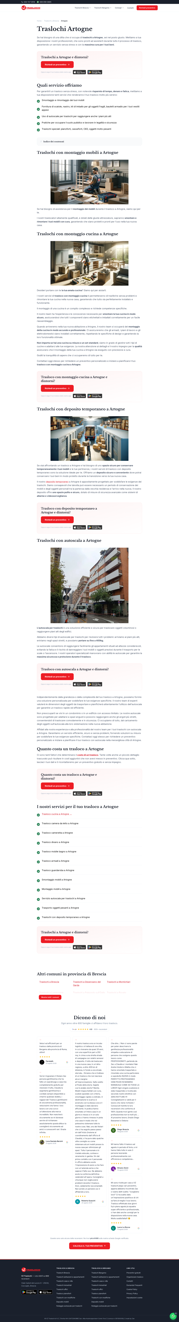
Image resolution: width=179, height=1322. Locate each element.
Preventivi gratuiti (134, 1273)
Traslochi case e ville (64, 1281)
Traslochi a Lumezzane (51, 992)
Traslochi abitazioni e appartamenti (70, 1277)
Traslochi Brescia (82, 8)
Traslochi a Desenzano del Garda (87, 984)
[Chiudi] (175, 1313)
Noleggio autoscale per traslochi (69, 1306)
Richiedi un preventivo (55, 64)
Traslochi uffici (62, 1289)
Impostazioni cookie (134, 1298)
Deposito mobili (62, 1302)
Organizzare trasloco (135, 1277)
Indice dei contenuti (53, 141)
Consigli (118, 8)
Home (39, 21)
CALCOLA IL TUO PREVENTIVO (88, 1246)
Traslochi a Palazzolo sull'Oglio (89, 992)
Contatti (130, 8)
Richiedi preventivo (147, 8)
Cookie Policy (132, 1289)
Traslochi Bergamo (101, 8)
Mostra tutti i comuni (50, 997)
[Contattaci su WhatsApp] (173, 1316)
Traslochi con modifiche (65, 1298)
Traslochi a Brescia (51, 21)
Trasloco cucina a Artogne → (57, 814)
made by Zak (130, 1318)
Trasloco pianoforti (63, 1293)
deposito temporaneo (57, 481)
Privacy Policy (132, 1293)
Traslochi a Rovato (116, 992)
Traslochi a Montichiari (118, 982)
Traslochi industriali (63, 1285)
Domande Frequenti (134, 1285)
